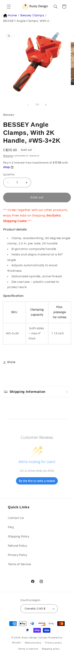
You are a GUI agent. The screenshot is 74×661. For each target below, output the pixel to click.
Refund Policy (17, 545)
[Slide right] (46, 104)
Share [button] (11, 362)
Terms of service (28, 649)
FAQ (11, 527)
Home (12, 15)
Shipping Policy (18, 536)
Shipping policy (51, 649)
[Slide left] (28, 104)
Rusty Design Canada (35, 638)
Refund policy (33, 643)
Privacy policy (53, 643)
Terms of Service (19, 564)
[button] (8, 6)
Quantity (9, 174)
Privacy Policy (17, 555)
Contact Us (16, 518)
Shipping (8, 156)
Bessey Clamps (32, 15)
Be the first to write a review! (37, 481)
